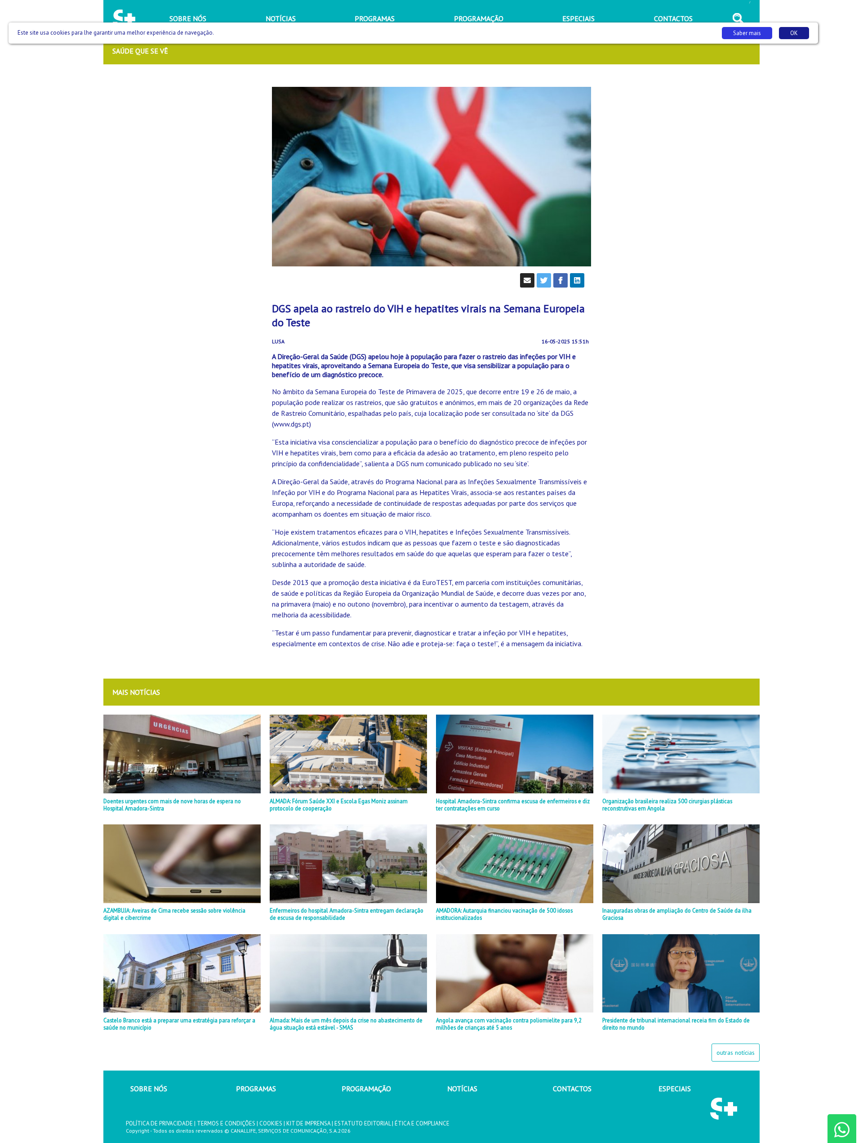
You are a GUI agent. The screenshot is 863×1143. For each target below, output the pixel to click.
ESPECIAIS (674, 1088)
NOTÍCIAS (462, 1088)
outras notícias (735, 1052)
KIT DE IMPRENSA (308, 1123)
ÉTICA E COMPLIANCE (422, 1123)
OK (794, 33)
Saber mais (747, 33)
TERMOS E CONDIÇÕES (226, 1123)
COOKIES (270, 1123)
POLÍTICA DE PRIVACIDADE (159, 1123)
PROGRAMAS (256, 1088)
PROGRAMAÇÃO (366, 1088)
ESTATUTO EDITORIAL (362, 1123)
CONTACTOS (572, 1088)
